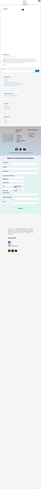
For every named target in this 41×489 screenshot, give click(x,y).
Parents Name (6, 192)
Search (37, 70)
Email (4, 201)
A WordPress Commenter (8, 95)
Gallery (24, 2)
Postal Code (5, 190)
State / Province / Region (17, 187)
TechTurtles (6, 79)
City (4, 186)
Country (15, 190)
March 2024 (6, 105)
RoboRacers (6, 55)
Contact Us (25, 3)
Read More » (5, 64)
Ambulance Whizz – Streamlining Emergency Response (13, 84)
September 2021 (7, 108)
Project (5, 120)
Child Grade (6, 171)
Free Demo (25, 4)
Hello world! (16, 95)
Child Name (5, 162)
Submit (20, 208)
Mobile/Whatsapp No (7, 197)
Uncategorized (6, 122)
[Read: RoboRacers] (20, 34)
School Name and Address (9, 175)
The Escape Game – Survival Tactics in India (11, 82)
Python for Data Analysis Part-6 (9, 85)
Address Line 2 (6, 182)
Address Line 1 (6, 179)
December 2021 (6, 107)
